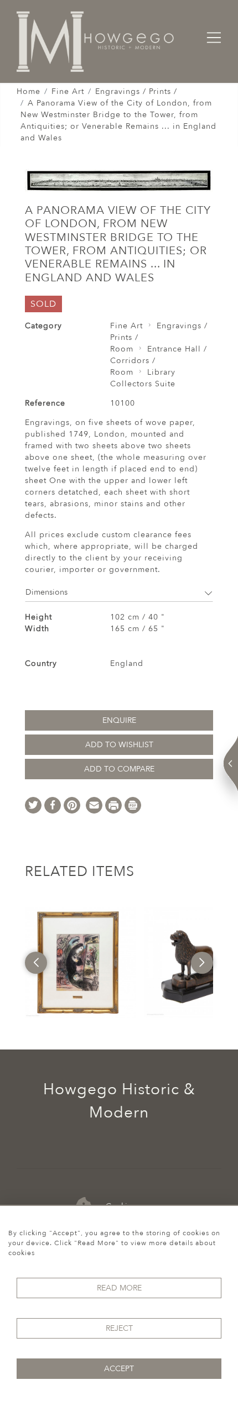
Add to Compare (119, 769)
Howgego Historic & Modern (119, 1101)
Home (28, 91)
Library (161, 372)
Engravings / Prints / (136, 91)
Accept (119, 1368)
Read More (119, 1288)
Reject (119, 1328)
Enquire (119, 720)
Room (121, 349)
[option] (80, 962)
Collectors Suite (142, 384)
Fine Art (67, 91)
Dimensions (46, 592)
